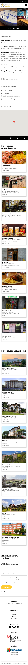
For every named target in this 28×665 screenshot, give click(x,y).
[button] (2, 17)
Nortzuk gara (14, 618)
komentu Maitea (6, 465)
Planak (20, 580)
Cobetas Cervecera (7, 286)
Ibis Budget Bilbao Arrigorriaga (10, 537)
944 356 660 (16, 606)
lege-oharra (18, 582)
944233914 (6, 93)
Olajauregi (5, 440)
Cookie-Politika (22, 663)
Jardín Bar (5, 189)
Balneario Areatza (7, 392)
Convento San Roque (7, 489)
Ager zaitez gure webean (14, 620)
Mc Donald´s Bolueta (7, 238)
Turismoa (14, 616)
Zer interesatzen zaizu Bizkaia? (9, 577)
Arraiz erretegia (6, 165)
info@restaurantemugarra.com (11, 96)
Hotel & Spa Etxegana (8, 368)
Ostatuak (12, 580)
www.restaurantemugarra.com (11, 99)
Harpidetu (6, 587)
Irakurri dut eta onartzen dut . (12, 582)
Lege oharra (15, 663)
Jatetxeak (5, 580)
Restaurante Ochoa (7, 214)
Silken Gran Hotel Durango (9, 416)
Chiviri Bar (5, 262)
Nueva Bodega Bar (7, 310)
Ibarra (4, 513)
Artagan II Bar (6, 335)
